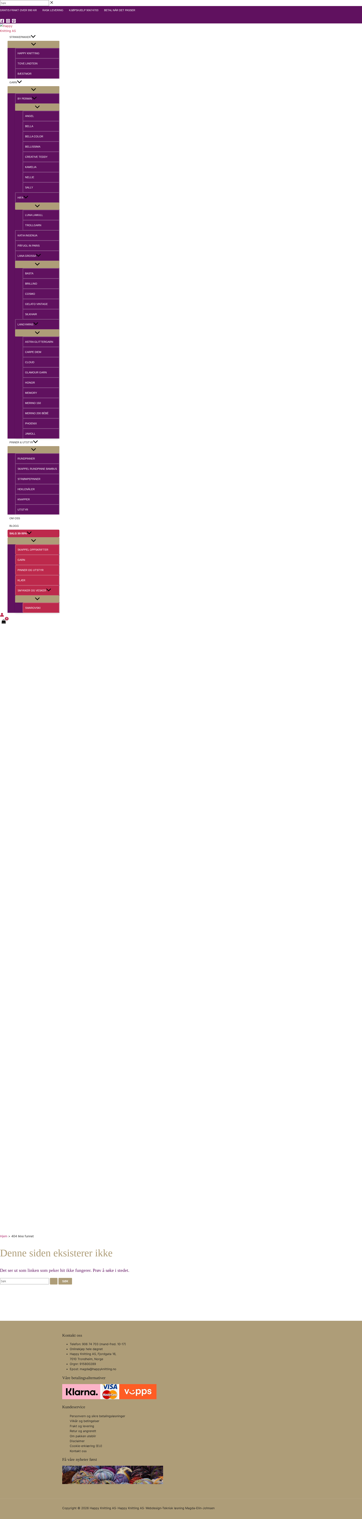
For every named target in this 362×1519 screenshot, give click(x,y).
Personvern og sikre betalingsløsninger (97, 1416)
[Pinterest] (14, 22)
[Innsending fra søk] (54, 1281)
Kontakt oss (78, 1451)
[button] (33, 37)
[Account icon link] (2, 615)
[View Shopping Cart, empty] (4, 622)
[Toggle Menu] (33, 44)
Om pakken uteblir (83, 1436)
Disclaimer (77, 1441)
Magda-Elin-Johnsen (200, 1508)
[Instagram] (8, 22)
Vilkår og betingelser (84, 1421)
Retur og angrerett (83, 1431)
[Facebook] (2, 22)
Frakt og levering (82, 1426)
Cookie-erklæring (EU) (86, 1446)
